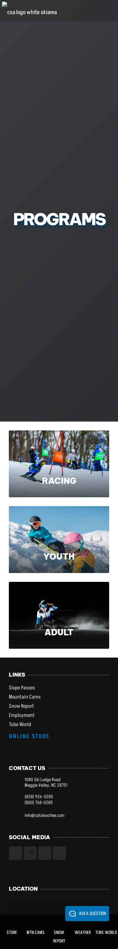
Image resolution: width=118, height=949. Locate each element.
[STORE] (12, 921)
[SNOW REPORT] (59, 921)
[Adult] (59, 615)
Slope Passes (22, 687)
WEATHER (83, 932)
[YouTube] (59, 853)
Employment (22, 715)
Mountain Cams (25, 697)
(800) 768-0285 (39, 803)
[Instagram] (44, 853)
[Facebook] (15, 853)
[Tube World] (106, 921)
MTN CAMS (36, 932)
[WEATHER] (82, 921)
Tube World (20, 724)
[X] (30, 853)
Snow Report (21, 706)
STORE (12, 932)
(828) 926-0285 (39, 797)
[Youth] (59, 539)
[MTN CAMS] (35, 921)
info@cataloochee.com (44, 815)
